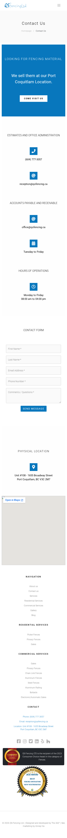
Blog (33, 615)
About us (33, 586)
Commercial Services (33, 605)
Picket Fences (33, 634)
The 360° (56, 823)
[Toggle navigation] (59, 5)
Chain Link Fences (33, 673)
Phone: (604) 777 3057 (33, 717)
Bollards (33, 692)
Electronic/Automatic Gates (33, 697)
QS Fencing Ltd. (17, 823)
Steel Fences (33, 683)
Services (33, 596)
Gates (33, 644)
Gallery (33, 610)
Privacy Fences (33, 639)
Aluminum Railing (33, 687)
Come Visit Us (33, 98)
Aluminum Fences (33, 678)
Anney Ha (39, 826)
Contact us (33, 591)
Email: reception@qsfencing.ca (33, 721)
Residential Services (33, 601)
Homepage (26, 31)
